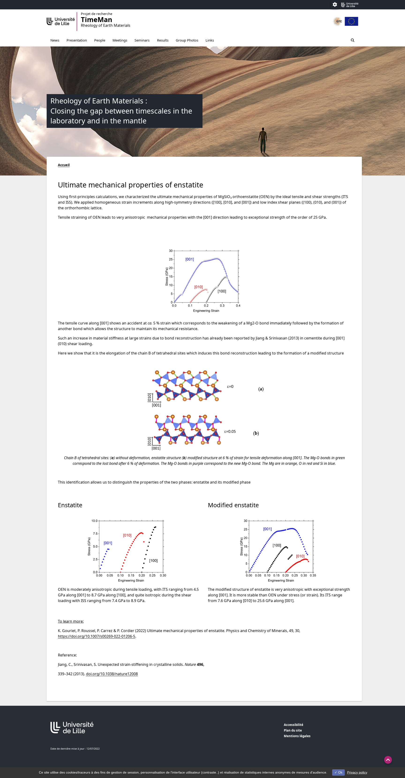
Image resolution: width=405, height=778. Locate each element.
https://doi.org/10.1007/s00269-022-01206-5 (96, 636)
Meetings (119, 40)
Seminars (142, 40)
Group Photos (187, 40)
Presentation (77, 40)
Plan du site (293, 730)
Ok (339, 772)
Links (210, 40)
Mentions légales (297, 736)
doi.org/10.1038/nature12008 (112, 673)
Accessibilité (293, 725)
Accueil (64, 165)
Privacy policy (357, 772)
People (99, 40)
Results (163, 40)
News (54, 40)
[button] (388, 760)
